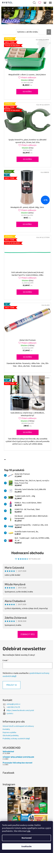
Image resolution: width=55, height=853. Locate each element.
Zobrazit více (27, 634)
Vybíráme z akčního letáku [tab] (27, 32)
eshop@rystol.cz (13, 704)
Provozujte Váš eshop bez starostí (17, 763)
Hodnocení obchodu (27, 553)
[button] (5, 15)
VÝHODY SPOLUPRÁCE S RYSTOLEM (18, 757)
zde (28, 831)
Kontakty (6, 729)
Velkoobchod (8, 751)
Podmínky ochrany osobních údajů (16, 738)
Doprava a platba (9, 732)
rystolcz (10, 713)
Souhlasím (26, 846)
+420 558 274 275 (13, 707)
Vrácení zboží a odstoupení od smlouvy (18, 726)
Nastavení (27, 837)
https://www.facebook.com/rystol (20, 710)
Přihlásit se (11, 685)
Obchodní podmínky (11, 735)
